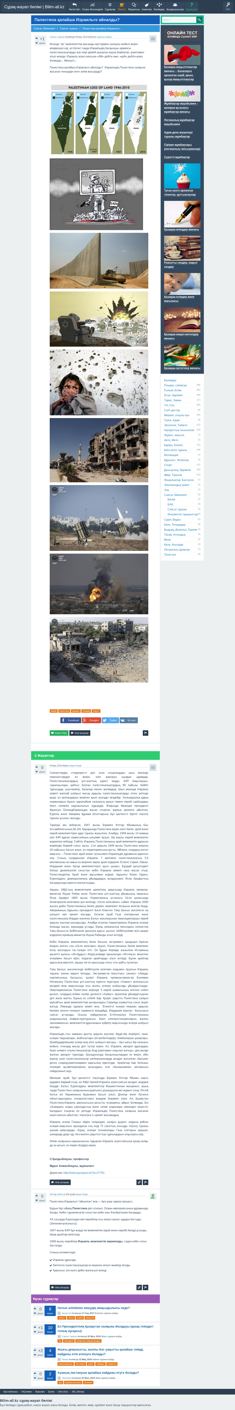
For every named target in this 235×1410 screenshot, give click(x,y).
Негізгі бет (74, 9)
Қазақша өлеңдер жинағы (181, 229)
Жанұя (65, 1359)
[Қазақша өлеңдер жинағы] (182, 225)
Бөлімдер (159, 9)
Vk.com (131, 720)
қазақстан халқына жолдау (88, 1341)
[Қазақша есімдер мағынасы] (182, 292)
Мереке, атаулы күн (176, 415)
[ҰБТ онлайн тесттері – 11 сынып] (182, 38)
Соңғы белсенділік (92, 9)
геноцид (86, 711)
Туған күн (170, 554)
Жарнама (40, 1392)
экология (88, 1382)
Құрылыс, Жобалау (176, 460)
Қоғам (171, 499)
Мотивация (171, 455)
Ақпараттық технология (179, 430)
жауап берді (75, 765)
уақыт (90, 1364)
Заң (166, 489)
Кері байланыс (10, 1392)
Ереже (51, 1392)
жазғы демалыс (65, 1364)
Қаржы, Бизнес (173, 445)
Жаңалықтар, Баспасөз (179, 480)
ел (60, 1341)
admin (60, 1194)
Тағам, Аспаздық (174, 534)
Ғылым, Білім (172, 390)
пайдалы (100, 1364)
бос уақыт (80, 1364)
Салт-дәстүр (172, 410)
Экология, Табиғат (176, 425)
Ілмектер (147, 9)
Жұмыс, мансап (174, 435)
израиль (75, 711)
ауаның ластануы (73, 1382)
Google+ (94, 720)
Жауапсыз (134, 9)
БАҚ (170, 504)
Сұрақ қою (191, 9)
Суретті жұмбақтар (177, 157)
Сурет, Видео (172, 519)
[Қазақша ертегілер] (182, 364)
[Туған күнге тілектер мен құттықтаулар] (182, 186)
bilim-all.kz (63, 1392)
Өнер (167, 539)
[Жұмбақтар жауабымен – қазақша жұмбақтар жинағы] (182, 99)
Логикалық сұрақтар (177, 549)
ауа (60, 1382)
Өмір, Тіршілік (173, 475)
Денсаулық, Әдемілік (177, 470)
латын (71, 1318)
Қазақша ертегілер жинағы (182, 368)
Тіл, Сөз (169, 405)
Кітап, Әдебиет (173, 395)
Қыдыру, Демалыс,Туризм (180, 529)
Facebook (73, 720)
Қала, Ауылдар (173, 544)
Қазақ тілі (66, 1313)
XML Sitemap (78, 1392)
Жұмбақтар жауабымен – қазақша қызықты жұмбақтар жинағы (181, 107)
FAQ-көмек (27, 1392)
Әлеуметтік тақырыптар (183, 514)
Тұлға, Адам (172, 420)
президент (68, 1341)
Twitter (113, 720)
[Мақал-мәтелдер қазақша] (182, 330)
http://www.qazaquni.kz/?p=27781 (84, 1172)
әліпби (80, 1318)
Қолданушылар (175, 9)
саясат (96, 711)
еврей (53, 711)
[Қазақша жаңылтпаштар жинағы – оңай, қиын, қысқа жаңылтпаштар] (182, 62)
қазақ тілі (90, 1318)
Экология (66, 1378)
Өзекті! (122, 9)
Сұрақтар (110, 9)
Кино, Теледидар (174, 524)
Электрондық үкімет (176, 485)
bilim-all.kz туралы (175, 450)
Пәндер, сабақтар (175, 385)
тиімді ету (112, 1364)
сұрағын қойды (104, 37)
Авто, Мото (171, 440)
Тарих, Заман (172, 400)
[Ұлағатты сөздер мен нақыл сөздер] (182, 258)
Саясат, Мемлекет (175, 494)
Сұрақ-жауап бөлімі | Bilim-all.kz (34, 6)
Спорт (168, 465)
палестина (64, 711)
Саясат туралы (57, 37)
